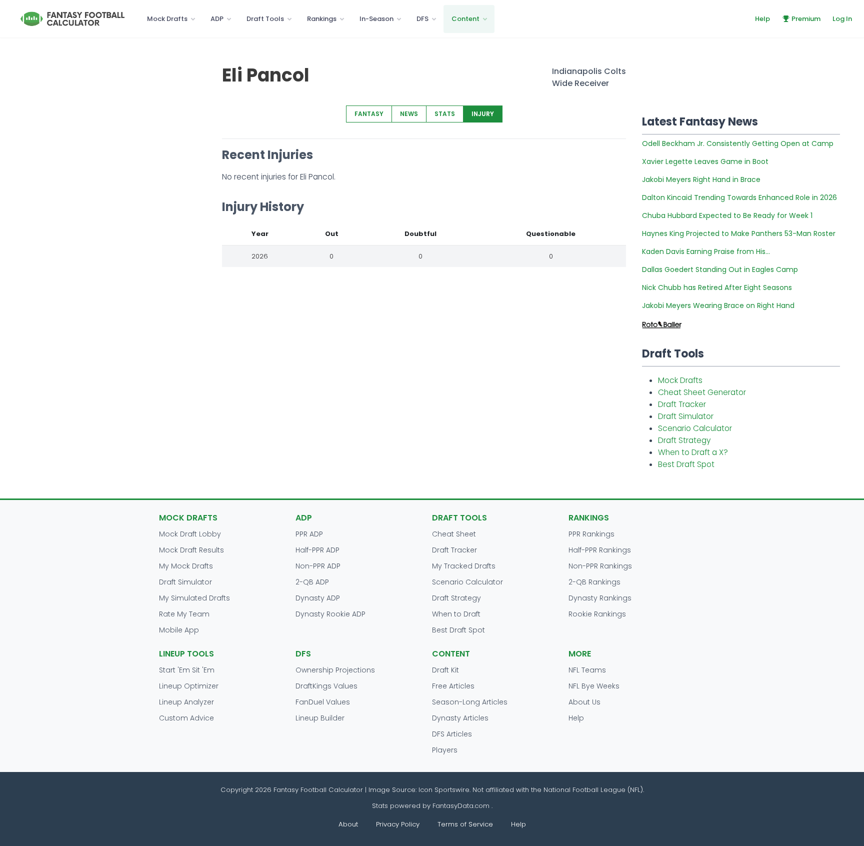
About (348, 824)
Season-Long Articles (470, 702)
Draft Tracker (682, 404)
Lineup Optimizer (188, 686)
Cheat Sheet (454, 534)
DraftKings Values (327, 686)
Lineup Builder (320, 718)
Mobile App (179, 630)
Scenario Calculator (695, 428)
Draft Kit (445, 670)
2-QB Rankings (594, 582)
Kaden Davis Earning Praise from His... (706, 251)
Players (445, 750)
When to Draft (456, 614)
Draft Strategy (684, 440)
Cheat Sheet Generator (702, 392)
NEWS (409, 114)
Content (466, 19)
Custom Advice (186, 718)
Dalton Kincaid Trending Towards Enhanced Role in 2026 (739, 197)
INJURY (483, 114)
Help (762, 19)
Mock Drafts (167, 19)
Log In (842, 19)
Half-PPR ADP (318, 550)
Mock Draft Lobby (190, 534)
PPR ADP (309, 534)
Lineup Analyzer (186, 702)
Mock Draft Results (191, 550)
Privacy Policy (398, 824)
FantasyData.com (462, 805)
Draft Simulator (686, 416)
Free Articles (453, 686)
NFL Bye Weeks (594, 686)
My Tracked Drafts (464, 566)
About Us (584, 702)
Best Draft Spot (686, 464)
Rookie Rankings (597, 614)
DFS (422, 19)
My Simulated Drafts (194, 598)
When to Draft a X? (693, 452)
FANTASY (369, 114)
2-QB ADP (312, 582)
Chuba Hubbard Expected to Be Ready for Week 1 (727, 215)
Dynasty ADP (318, 598)
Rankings (321, 19)
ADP (217, 19)
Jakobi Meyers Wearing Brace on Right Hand (718, 305)
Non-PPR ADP (318, 566)
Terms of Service (465, 824)
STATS (444, 114)
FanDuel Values (323, 702)
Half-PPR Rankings (599, 550)
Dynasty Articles (460, 718)
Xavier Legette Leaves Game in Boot (705, 161)
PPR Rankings (591, 534)
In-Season (377, 19)
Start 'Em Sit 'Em (186, 670)
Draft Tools (265, 19)
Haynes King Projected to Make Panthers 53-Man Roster (739, 233)
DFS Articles (452, 734)
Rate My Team (184, 614)
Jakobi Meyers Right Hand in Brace (701, 179)
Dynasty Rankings (600, 598)
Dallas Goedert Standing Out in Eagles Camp (720, 269)
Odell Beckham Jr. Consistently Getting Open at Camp (738, 143)
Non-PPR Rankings (600, 566)
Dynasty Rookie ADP (331, 614)
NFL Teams (587, 670)
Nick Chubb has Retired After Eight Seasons (717, 287)
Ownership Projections (335, 670)
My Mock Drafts (186, 566)
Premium (806, 19)
